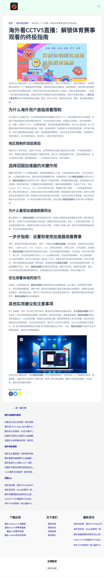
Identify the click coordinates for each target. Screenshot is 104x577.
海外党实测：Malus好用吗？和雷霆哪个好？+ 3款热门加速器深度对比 (20, 490)
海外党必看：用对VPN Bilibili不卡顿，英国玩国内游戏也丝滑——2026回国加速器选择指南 (20, 485)
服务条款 (52, 524)
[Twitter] (15, 394)
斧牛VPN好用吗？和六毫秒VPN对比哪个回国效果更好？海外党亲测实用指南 (20, 503)
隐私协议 (52, 527)
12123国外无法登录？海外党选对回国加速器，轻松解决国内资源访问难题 (20, 472)
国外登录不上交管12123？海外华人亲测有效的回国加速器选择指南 (20, 463)
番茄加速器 (52, 568)
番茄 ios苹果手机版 (15, 531)
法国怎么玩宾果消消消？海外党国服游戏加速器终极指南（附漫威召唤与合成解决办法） (20, 440)
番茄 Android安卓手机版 (15, 535)
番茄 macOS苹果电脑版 (15, 527)
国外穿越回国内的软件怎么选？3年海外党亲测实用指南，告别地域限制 (20, 494)
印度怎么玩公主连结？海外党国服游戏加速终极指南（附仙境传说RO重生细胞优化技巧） (20, 422)
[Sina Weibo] (20, 394)
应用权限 (52, 531)
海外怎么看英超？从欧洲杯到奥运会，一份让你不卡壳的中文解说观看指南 (20, 454)
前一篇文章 (19, 408)
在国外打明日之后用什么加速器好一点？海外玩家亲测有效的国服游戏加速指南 (20, 436)
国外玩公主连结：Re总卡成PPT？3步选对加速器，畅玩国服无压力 (20, 431)
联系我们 (52, 535)
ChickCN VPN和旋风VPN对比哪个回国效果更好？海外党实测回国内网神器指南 (20, 499)
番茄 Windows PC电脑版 (15, 524)
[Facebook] (11, 394)
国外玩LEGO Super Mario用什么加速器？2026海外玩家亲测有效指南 (20, 427)
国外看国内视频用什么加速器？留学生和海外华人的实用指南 (20, 458)
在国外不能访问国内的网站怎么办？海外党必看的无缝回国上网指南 (20, 467)
